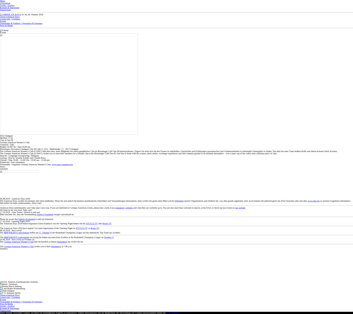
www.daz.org (314, 201)
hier (167, 313)
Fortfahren (175, 313)
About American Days (10, 17)
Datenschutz (5, 10)
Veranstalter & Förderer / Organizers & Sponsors (21, 23)
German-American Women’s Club (19, 242)
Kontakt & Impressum (9, 7)
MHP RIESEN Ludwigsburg (16, 232)
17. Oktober (44, 232)
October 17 (109, 237)
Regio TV (107, 223)
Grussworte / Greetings (10, 19)
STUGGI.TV (92, 223)
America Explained (45, 214)
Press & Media (6, 25)
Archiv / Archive (7, 5)
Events (3, 21)
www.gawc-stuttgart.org (62, 164)
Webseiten (179, 201)
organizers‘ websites (124, 208)
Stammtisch (62, 242)
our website (240, 208)
